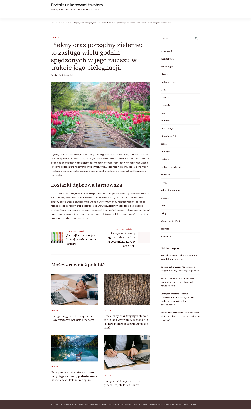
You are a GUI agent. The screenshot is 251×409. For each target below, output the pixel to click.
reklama (165, 159)
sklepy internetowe (170, 190)
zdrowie (165, 228)
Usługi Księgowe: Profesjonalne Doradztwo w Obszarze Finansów (73, 318)
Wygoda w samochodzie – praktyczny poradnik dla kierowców (179, 257)
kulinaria (165, 120)
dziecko (165, 97)
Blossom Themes (163, 404)
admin (54, 75)
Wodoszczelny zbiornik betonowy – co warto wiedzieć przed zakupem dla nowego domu (179, 282)
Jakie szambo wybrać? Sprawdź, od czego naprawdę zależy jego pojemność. (180, 269)
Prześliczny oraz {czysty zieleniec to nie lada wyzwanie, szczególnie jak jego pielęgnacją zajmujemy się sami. (126, 321)
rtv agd (164, 182)
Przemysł (165, 151)
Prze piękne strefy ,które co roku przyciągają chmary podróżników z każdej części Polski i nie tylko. (74, 376)
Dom (163, 89)
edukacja (165, 105)
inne (163, 112)
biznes (164, 74)
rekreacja (165, 174)
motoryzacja (167, 128)
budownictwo (168, 82)
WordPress (191, 404)
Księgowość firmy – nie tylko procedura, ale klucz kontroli (122, 383)
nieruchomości (168, 136)
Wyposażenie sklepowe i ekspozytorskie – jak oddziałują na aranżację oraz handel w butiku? (180, 316)
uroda (164, 205)
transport (165, 197)
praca (164, 143)
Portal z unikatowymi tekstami (77, 5)
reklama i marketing (171, 166)
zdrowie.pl (166, 236)
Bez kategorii (167, 66)
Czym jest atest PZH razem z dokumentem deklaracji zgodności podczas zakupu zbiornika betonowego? (177, 299)
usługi (55, 37)
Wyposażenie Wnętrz (171, 221)
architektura (167, 58)
